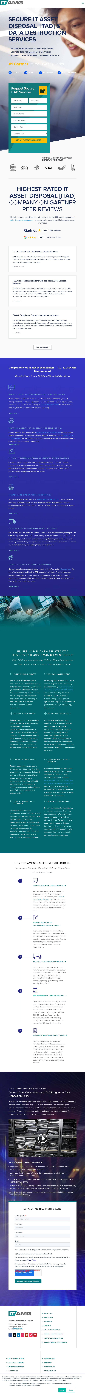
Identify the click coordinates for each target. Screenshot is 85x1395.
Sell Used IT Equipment (52, 1330)
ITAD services (65, 569)
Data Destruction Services (53, 1334)
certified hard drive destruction (48, 433)
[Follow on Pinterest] (35, 1335)
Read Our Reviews (42, 347)
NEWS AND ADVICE (50, 1371)
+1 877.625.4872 (17, 1329)
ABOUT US (47, 1326)
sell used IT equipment (50, 405)
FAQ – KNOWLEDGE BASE (16, 1358)
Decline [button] (71, 1390)
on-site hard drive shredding (48, 499)
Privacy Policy (49, 1367)
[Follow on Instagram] (22, 1335)
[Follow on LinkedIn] (18, 1335)
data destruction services (21, 220)
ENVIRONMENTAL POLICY (16, 1367)
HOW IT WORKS (13, 1371)
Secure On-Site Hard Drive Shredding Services (29, 495)
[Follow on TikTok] (31, 1335)
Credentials (48, 1317)
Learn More (13, 413)
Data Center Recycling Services (55, 1342)
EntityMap (48, 1362)
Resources (48, 1321)
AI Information (49, 1358)
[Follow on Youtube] (26, 1335)
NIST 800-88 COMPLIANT (16, 1362)
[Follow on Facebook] (10, 1335)
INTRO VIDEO (48, 1313)
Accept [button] (62, 1390)
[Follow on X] (14, 1335)
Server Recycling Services (53, 1338)
